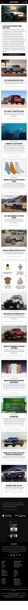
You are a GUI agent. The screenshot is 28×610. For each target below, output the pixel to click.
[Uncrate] (14, 2)
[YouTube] (11, 555)
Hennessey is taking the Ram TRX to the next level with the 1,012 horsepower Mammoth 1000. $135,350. (14, 351)
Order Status (5, 571)
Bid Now (17, 225)
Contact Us (4, 573)
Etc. (3, 568)
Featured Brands (18, 564)
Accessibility (17, 582)
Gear (3, 562)
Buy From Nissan (17, 86)
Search (21, 1)
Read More (9, 86)
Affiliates (4, 582)
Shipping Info (5, 575)
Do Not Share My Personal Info (18, 584)
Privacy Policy (17, 581)
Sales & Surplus (18, 565)
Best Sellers (17, 563)
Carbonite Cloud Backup (14, 144)
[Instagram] (16, 555)
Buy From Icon (17, 256)
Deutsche (16, 574)
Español (16, 571)
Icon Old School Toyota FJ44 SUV (14, 250)
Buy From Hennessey (18, 355)
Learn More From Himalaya (17, 460)
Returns (4, 574)
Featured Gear (14, 141)
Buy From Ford (17, 118)
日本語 (15, 575)
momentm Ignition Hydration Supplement (14, 381)
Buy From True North (17, 321)
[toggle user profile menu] (24, 2)
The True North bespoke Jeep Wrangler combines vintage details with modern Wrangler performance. (14, 317)
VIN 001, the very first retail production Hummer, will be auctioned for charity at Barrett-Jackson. (14, 221)
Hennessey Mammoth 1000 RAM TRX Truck (14, 347)
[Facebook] (14, 555)
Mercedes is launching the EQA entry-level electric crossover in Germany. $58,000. (14, 488)
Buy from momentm (14, 392)
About (3, 580)
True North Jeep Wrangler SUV (14, 314)
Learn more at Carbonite (14, 156)
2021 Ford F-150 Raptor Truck (14, 111)
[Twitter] (8, 555)
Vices (3, 567)
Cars (4, 23)
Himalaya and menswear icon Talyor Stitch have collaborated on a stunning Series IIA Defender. (14, 457)
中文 (15, 576)
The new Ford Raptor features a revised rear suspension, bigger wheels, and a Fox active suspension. (14, 114)
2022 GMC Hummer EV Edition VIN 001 (14, 217)
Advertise (4, 581)
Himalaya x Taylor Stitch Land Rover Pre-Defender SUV (14, 454)
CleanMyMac (14, 416)
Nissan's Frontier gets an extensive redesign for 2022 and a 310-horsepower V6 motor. (14, 82)
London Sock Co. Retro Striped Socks (14, 181)
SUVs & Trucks (9, 23)
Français (16, 573)
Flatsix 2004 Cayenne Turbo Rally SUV (12, 27)
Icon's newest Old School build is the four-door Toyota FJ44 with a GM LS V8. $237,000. (14, 252)
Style (3, 563)
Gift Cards (16, 567)
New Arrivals (17, 562)
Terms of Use (17, 580)
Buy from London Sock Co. (14, 192)
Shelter (4, 565)
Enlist (3, 583)
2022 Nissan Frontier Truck (14, 80)
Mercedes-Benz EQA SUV (14, 485)
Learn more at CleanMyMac (14, 429)
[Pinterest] (19, 555)
